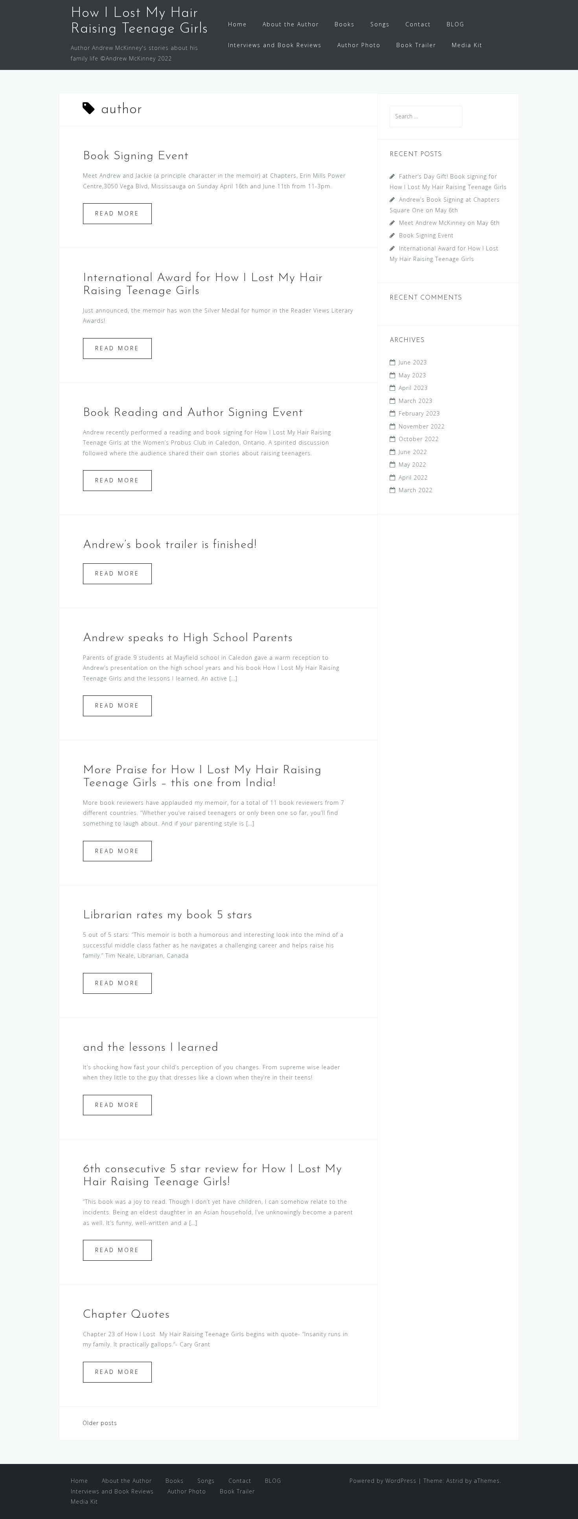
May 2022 (412, 464)
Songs (380, 24)
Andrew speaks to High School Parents (188, 638)
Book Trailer (416, 45)
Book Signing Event (136, 156)
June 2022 (413, 452)
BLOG (455, 24)
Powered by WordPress (383, 1480)
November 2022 (422, 426)
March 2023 (416, 401)
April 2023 (413, 388)
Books (345, 24)
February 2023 (419, 413)
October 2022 (419, 439)
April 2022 (413, 477)
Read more (117, 213)
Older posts (100, 1423)
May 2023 (412, 375)
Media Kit (467, 45)
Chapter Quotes (126, 1315)
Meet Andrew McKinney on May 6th (449, 222)
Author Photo (359, 45)
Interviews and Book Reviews (275, 45)
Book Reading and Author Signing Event (193, 413)
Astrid (454, 1480)
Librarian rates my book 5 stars (167, 915)
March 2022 (416, 490)
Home (237, 24)
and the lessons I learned (151, 1048)
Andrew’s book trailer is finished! (170, 545)
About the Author (291, 24)
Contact (418, 24)
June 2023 (413, 362)
